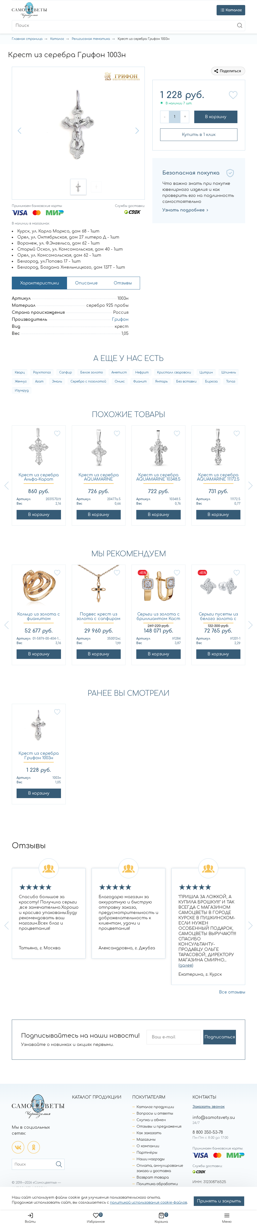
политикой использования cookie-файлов (148, 1202)
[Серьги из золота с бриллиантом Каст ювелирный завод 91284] (158, 588)
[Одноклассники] (33, 1147)
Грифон (120, 319)
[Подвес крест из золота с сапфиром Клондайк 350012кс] (99, 588)
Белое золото (91, 372)
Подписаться (220, 1037)
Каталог (57, 39)
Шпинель (228, 372)
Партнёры (147, 1153)
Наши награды (151, 1159)
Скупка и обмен (151, 1120)
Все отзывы (232, 992)
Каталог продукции (155, 1107)
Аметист (119, 372)
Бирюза (211, 381)
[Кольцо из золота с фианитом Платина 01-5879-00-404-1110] (39, 588)
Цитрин (206, 372)
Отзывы (123, 283)
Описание (86, 283)
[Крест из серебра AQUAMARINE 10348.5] (158, 449)
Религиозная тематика (91, 39)
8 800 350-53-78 (207, 1132)
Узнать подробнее (183, 210)
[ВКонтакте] (18, 1147)
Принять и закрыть (219, 1201)
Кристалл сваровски (174, 372)
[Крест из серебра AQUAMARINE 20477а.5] (99, 449)
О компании (148, 1146)
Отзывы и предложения (159, 1126)
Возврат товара (153, 1177)
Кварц (20, 372)
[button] (20, 131)
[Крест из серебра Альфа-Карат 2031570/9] (39, 449)
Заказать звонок (208, 1107)
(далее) (185, 965)
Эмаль (57, 381)
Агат (39, 381)
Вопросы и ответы (155, 1113)
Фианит (140, 381)
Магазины (146, 1139)
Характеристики (39, 283)
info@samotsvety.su (213, 1117)
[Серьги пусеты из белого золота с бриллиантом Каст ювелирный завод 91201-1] (218, 588)
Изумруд (22, 390)
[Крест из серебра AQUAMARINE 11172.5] (218, 449)
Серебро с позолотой (88, 381)
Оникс (120, 381)
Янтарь (161, 381)
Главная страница (27, 39)
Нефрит (142, 372)
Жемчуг (21, 381)
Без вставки (186, 381)
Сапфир (65, 372)
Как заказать (149, 1133)
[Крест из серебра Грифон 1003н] (39, 727)
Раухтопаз (42, 372)
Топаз (230, 381)
